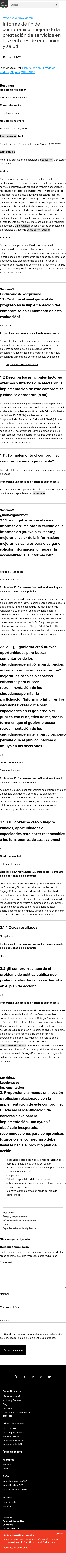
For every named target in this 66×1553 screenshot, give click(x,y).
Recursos (8, 1497)
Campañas (8, 1408)
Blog (5, 1404)
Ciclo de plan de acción (14, 1432)
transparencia (22, 225)
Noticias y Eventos (12, 1400)
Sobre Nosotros (12, 1391)
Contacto (8, 1524)
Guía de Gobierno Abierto (15, 1489)
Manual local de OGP (13, 1485)
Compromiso (7, 152)
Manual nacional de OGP (15, 1481)
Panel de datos (10, 1502)
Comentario (7, 1262)
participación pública (38, 229)
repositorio (39, 493)
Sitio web (5, 1320)
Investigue (8, 1506)
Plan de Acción (8, 136)
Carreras (7, 1517)
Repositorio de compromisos (22, 364)
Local (5, 1224)
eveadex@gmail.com (11, 113)
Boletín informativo (14, 1521)
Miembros (8, 1459)
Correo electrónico (11, 1307)
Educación (47, 159)
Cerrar (59, 1534)
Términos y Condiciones (16, 1547)
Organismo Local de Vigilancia (19, 1228)
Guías (6, 1476)
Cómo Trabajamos (13, 1423)
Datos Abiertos (11, 1528)
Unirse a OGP (9, 1428)
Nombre (5, 1294)
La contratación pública (13, 1045)
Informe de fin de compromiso (19, 1220)
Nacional (7, 1464)
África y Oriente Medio (15, 1216)
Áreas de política (12, 1451)
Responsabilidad (11, 1436)
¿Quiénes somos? (11, 1396)
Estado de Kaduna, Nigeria (18, 18)
